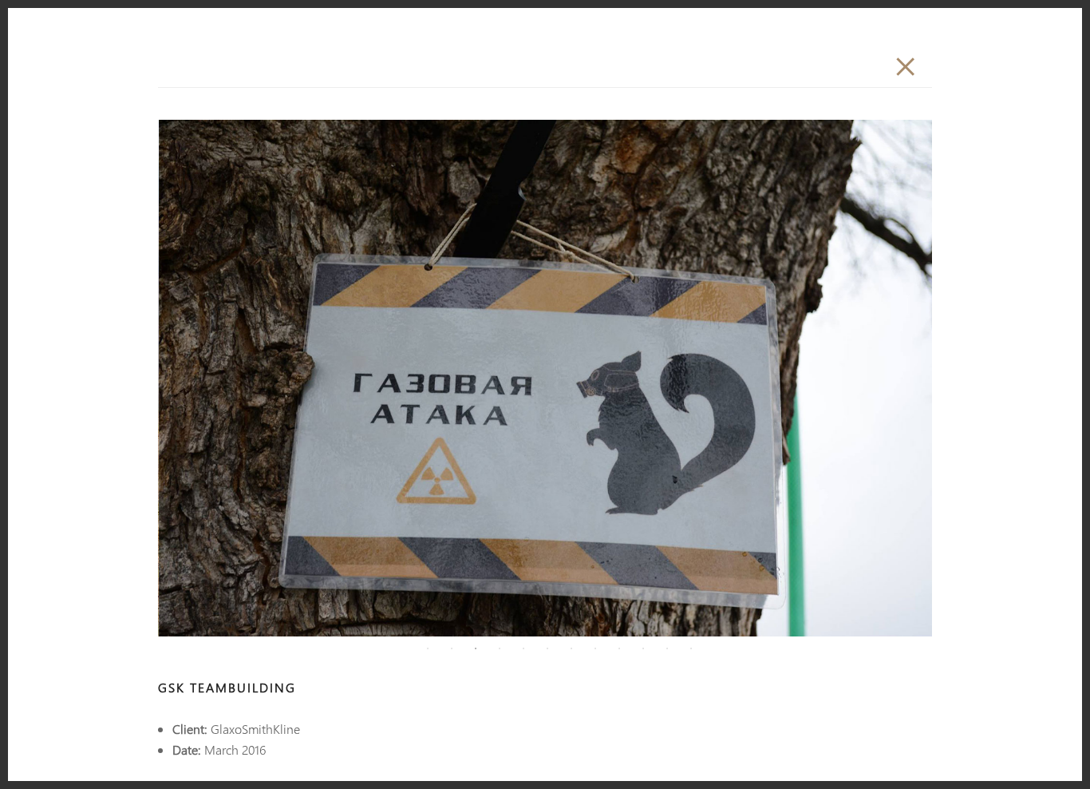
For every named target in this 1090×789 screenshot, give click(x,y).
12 (691, 648)
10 (643, 648)
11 (667, 648)
